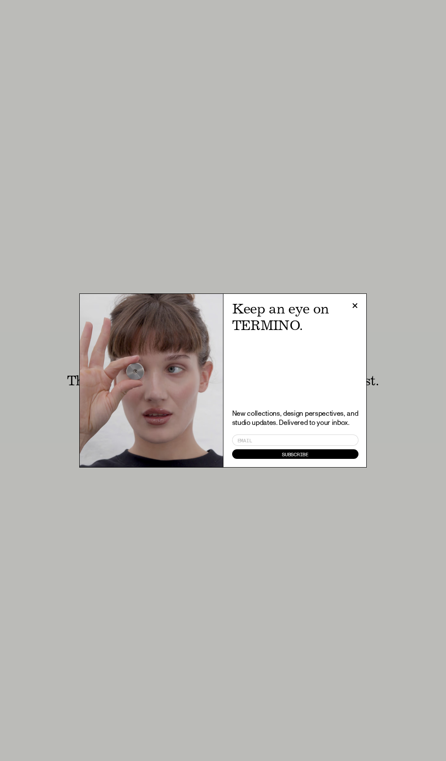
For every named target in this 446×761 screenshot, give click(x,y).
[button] (354, 305)
